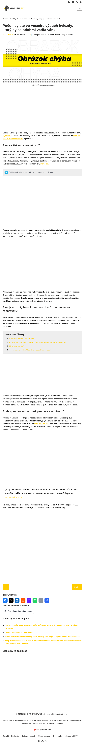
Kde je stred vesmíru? (16, 346)
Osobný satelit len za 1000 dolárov (19, 632)
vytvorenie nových (41, 424)
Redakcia (15, 736)
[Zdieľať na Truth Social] (29, 600)
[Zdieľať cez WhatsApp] (35, 600)
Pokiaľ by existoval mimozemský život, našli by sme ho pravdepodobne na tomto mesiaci (42, 636)
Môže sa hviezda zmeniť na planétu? (22, 338)
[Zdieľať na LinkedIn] (17, 600)
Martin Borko (8, 35)
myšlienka (7, 136)
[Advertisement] (42, 111)
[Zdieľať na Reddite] (23, 600)
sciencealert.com (13, 497)
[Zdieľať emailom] (41, 600)
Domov (5, 19)
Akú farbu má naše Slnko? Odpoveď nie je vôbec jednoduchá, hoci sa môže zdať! (37, 342)
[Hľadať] (80, 2)
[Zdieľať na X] (11, 600)
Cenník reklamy (44, 736)
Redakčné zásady (28, 736)
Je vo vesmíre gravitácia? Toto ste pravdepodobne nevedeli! (30, 350)
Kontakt (6, 736)
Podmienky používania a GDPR (65, 736)
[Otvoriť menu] (79, 8)
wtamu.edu (44, 164)
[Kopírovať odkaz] (46, 600)
